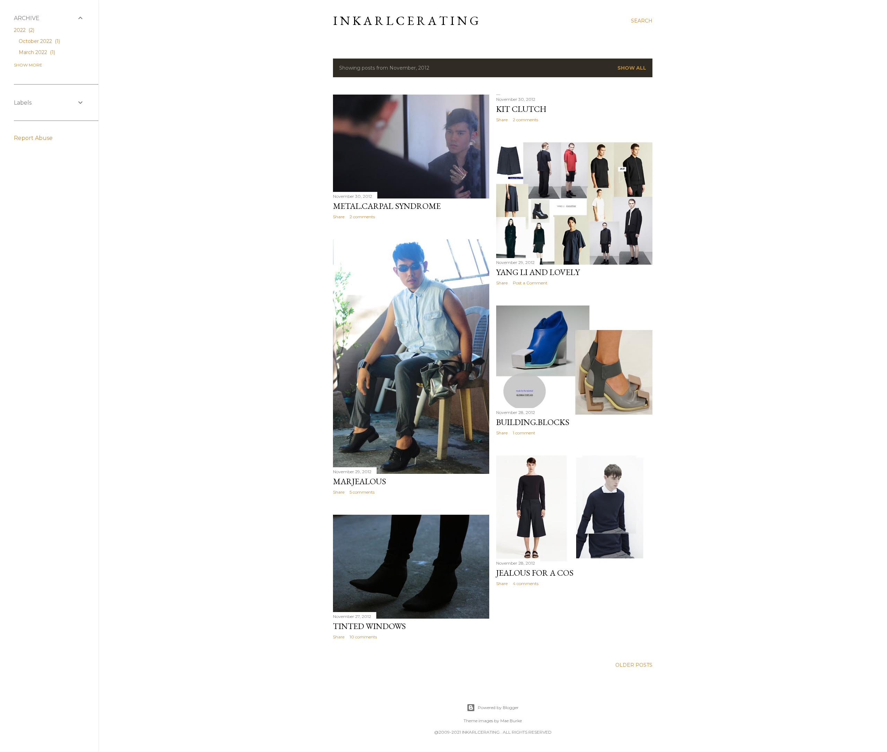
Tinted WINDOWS (369, 626)
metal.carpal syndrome (387, 206)
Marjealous (359, 481)
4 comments (525, 583)
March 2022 (36, 52)
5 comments (362, 492)
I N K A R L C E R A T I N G (406, 20)
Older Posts (633, 665)
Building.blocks (532, 422)
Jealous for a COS (534, 572)
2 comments (362, 216)
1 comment (524, 432)
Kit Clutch (521, 109)
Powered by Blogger (498, 707)
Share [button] (338, 216)
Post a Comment (530, 282)
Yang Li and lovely (538, 272)
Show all (631, 68)
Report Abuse (33, 138)
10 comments (363, 636)
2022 (23, 30)
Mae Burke (511, 720)
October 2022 (39, 41)
